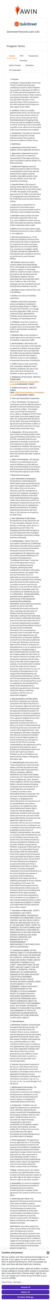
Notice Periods (15, 65)
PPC (21, 56)
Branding (23, 60)
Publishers (30, 65)
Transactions (33, 56)
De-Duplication (15, 70)
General (12, 56)
